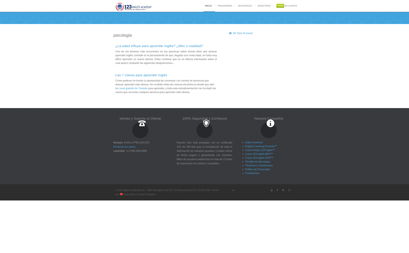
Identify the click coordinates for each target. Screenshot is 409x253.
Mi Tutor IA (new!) (243, 33)
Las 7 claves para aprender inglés (141, 75)
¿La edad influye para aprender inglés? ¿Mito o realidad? (159, 46)
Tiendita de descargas (257, 161)
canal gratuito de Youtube (133, 88)
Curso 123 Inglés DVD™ (259, 157)
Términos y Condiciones (259, 165)
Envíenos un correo (124, 146)
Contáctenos (252, 173)
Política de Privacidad (257, 169)
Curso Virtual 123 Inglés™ (260, 150)
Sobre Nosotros (254, 142)
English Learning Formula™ (261, 146)
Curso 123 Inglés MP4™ (259, 154)
